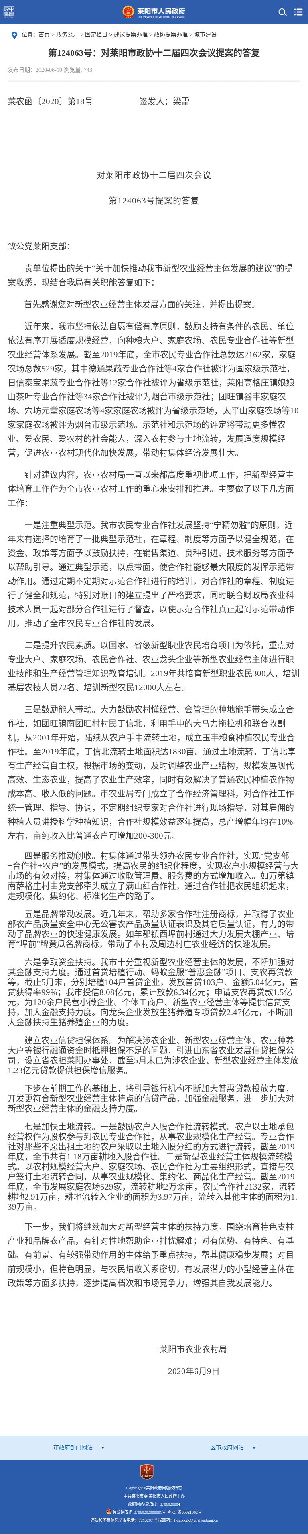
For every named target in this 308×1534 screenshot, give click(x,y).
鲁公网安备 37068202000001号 (139, 1512)
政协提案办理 (171, 35)
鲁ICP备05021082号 (184, 1512)
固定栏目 (97, 35)
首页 (44, 35)
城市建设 (205, 35)
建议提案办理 (131, 35)
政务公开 (68, 35)
